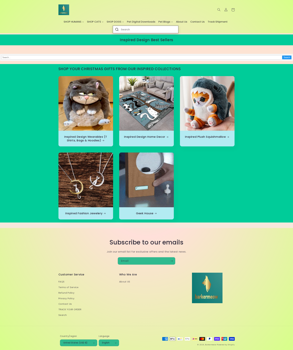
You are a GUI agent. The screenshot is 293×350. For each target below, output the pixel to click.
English (105, 342)
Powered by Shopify (226, 345)
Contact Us (65, 303)
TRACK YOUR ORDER (69, 309)
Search (287, 57)
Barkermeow (210, 345)
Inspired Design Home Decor (144, 136)
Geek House (144, 213)
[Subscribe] (171, 261)
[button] (218, 9)
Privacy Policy (66, 298)
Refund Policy (66, 292)
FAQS (61, 281)
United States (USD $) (75, 342)
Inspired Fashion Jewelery (84, 213)
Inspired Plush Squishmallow (205, 136)
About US (124, 281)
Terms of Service (68, 287)
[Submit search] (117, 29)
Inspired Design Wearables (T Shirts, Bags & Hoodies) (85, 138)
